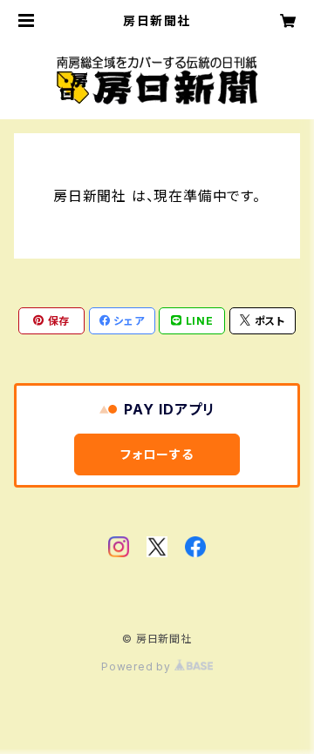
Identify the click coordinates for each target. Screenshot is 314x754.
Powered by (137, 666)
